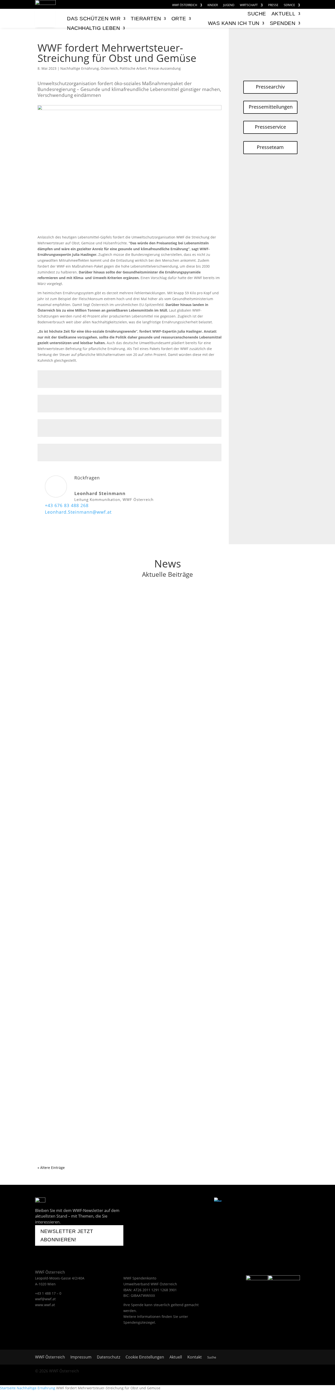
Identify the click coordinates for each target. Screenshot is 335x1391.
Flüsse (73, 673)
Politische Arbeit (133, 68)
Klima (72, 608)
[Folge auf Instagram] (180, 1201)
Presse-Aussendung (164, 68)
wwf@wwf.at (45, 1299)
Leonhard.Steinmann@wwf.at (78, 512)
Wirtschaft (249, 5)
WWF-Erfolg (141, 737)
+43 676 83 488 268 (67, 505)
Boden (73, 1059)
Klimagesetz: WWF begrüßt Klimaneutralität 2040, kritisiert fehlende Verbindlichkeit (128, 858)
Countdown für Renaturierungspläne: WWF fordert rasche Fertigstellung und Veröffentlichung (138, 1116)
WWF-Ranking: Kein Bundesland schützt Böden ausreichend (104, 1051)
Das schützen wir (93, 18)
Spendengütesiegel (139, 1322)
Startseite (8, 1388)
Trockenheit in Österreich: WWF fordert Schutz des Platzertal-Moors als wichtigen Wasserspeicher (143, 987)
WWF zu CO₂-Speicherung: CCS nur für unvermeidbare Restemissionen (115, 601)
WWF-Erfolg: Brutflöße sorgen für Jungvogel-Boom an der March (108, 730)
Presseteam (270, 147)
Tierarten (146, 18)
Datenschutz (108, 1357)
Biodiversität (89, 737)
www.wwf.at (45, 1304)
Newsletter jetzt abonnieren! (66, 1235)
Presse (273, 5)
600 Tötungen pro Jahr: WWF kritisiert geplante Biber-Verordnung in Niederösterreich (130, 794)
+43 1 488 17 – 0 (48, 1293)
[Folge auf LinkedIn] (205, 1201)
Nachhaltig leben (93, 28)
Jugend (228, 5)
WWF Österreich (184, 5)
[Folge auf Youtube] (167, 1201)
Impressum (80, 1357)
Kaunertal (110, 994)
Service (289, 5)
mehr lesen (51, 627)
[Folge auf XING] (193, 1201)
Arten (72, 737)
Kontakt (194, 1357)
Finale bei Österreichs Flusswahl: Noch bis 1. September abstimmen (112, 665)
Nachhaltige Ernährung (79, 68)
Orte (178, 18)
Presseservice (270, 127)
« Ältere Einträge (51, 1167)
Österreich (109, 68)
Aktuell (283, 13)
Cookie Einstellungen (145, 1357)
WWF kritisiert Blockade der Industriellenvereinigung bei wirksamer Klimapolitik (124, 923)
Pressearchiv (270, 86)
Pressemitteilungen (271, 106)
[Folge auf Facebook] (155, 1201)
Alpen (73, 994)
